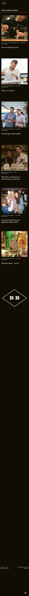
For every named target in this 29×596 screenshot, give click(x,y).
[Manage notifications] (25, 593)
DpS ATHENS (26, 568)
